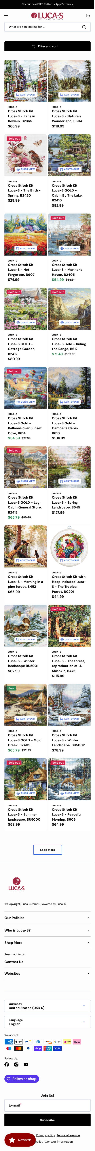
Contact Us (13, 961)
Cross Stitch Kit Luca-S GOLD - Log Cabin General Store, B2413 (24, 495)
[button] (6, 16)
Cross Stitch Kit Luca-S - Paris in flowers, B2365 (21, 114)
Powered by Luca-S (53, 904)
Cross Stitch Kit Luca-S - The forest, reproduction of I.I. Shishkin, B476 (67, 655)
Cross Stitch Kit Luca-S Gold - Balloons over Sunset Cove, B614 (23, 417)
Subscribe (46, 1120)
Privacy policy (43, 1135)
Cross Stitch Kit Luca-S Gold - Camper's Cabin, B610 (63, 417)
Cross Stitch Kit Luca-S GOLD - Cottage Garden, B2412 (21, 340)
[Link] (46, 4)
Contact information (57, 1142)
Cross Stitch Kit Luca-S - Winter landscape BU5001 (23, 653)
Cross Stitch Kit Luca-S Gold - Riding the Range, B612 (64, 340)
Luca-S (26, 904)
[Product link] (24, 170)
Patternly (65, 4)
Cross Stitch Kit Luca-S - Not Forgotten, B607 (21, 265)
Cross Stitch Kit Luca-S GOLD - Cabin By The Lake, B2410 (65, 189)
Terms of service (66, 1135)
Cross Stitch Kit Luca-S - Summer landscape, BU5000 (24, 803)
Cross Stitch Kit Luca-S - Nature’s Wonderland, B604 (65, 114)
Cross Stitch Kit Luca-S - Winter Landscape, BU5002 (66, 730)
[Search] (81, 27)
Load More (45, 838)
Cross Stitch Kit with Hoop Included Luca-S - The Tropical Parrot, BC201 (66, 575)
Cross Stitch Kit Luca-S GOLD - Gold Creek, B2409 (23, 730)
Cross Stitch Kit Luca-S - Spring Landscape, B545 (64, 492)
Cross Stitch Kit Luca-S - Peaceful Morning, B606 (65, 803)
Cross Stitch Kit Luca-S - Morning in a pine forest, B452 (24, 570)
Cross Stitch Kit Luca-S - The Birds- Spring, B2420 (24, 187)
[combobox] (45, 27)
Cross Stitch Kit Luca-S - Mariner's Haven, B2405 (65, 265)
